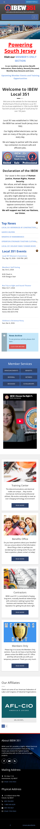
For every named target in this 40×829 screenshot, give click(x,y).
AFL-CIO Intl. (19, 720)
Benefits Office (20, 538)
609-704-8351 (9, 801)
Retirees (28, 377)
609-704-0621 (9, 808)
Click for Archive (18, 347)
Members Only (20, 645)
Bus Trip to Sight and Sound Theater (16, 285)
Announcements (11, 370)
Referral (11, 377)
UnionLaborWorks (29, 825)
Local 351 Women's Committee (14, 256)
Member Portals (31, 2)
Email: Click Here (10, 782)
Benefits (28, 370)
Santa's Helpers (8, 232)
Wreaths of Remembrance (13, 237)
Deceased (11, 384)
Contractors (20, 592)
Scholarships (28, 384)
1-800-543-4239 (9, 804)
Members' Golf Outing (11, 267)
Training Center (20, 485)
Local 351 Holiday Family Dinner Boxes (19, 246)
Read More (20, 505)
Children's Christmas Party (13, 321)
